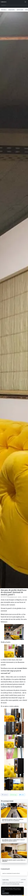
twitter (22, 794)
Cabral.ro (3, 2)
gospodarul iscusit (13, 597)
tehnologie (25, 597)
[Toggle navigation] (25, 2)
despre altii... (12, 9)
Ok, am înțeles (5, 893)
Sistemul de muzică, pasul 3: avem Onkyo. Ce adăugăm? (13, 860)
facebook (5, 794)
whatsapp (14, 794)
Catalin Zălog (5, 879)
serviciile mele (15, 884)
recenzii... (20, 597)
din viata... (3, 9)
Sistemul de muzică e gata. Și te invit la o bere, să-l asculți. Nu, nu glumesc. (12, 820)
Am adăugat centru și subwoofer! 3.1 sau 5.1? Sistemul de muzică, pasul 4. (13, 840)
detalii (3, 891)
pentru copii (20, 9)
